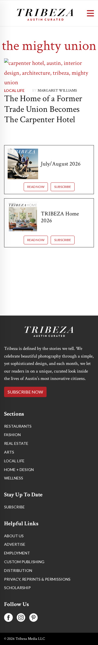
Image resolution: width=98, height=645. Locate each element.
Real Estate (16, 443)
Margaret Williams (57, 90)
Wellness (13, 478)
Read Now (35, 187)
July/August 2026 (61, 163)
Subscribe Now (25, 391)
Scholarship (17, 587)
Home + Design (19, 469)
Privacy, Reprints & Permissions (37, 579)
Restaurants (18, 426)
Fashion (12, 434)
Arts (9, 452)
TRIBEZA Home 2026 (60, 217)
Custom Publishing (24, 561)
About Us (14, 535)
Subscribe (62, 187)
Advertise (14, 544)
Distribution (18, 570)
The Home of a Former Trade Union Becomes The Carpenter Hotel (43, 109)
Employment (17, 553)
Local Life (14, 90)
